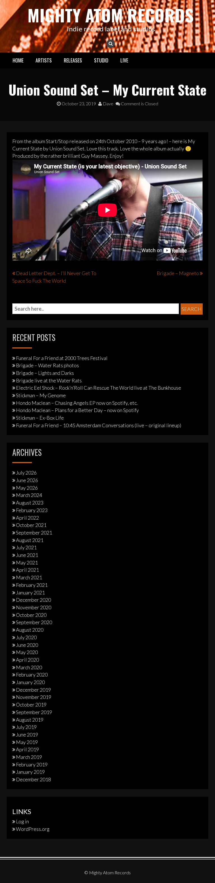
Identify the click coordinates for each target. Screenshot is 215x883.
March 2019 (29, 757)
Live (124, 60)
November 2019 (33, 697)
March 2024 (29, 495)
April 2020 (27, 660)
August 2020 (29, 630)
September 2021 (34, 532)
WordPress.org (33, 829)
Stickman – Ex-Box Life (40, 418)
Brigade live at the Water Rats (49, 380)
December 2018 (33, 779)
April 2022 (27, 518)
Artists (44, 60)
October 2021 (31, 525)
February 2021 (32, 585)
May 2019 (27, 742)
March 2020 (29, 667)
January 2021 (30, 592)
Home (18, 60)
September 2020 (34, 622)
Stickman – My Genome (41, 395)
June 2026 (27, 480)
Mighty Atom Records (110, 14)
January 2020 (30, 682)
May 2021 (27, 562)
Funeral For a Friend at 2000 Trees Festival (62, 358)
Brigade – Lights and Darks (45, 373)
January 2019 (30, 772)
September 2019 (34, 712)
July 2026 (26, 473)
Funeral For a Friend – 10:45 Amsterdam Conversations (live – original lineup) (98, 425)
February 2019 (32, 764)
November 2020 (33, 607)
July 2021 (26, 547)
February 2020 (32, 674)
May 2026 (27, 488)
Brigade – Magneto (178, 273)
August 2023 (29, 502)
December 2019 (33, 690)
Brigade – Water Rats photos (47, 365)
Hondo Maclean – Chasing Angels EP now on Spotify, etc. (77, 403)
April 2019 (27, 749)
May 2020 (27, 652)
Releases (73, 60)
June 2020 (27, 645)
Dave (107, 103)
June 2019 (27, 734)
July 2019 (26, 727)
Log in (22, 821)
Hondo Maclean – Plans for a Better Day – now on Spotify (77, 410)
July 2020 (26, 637)
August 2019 (29, 720)
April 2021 (27, 570)
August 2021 (29, 540)
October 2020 (31, 615)
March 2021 (29, 577)
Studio (101, 60)
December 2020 (33, 600)
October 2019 (31, 704)
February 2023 (32, 510)
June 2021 (27, 555)
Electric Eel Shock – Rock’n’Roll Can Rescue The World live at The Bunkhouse (98, 388)
